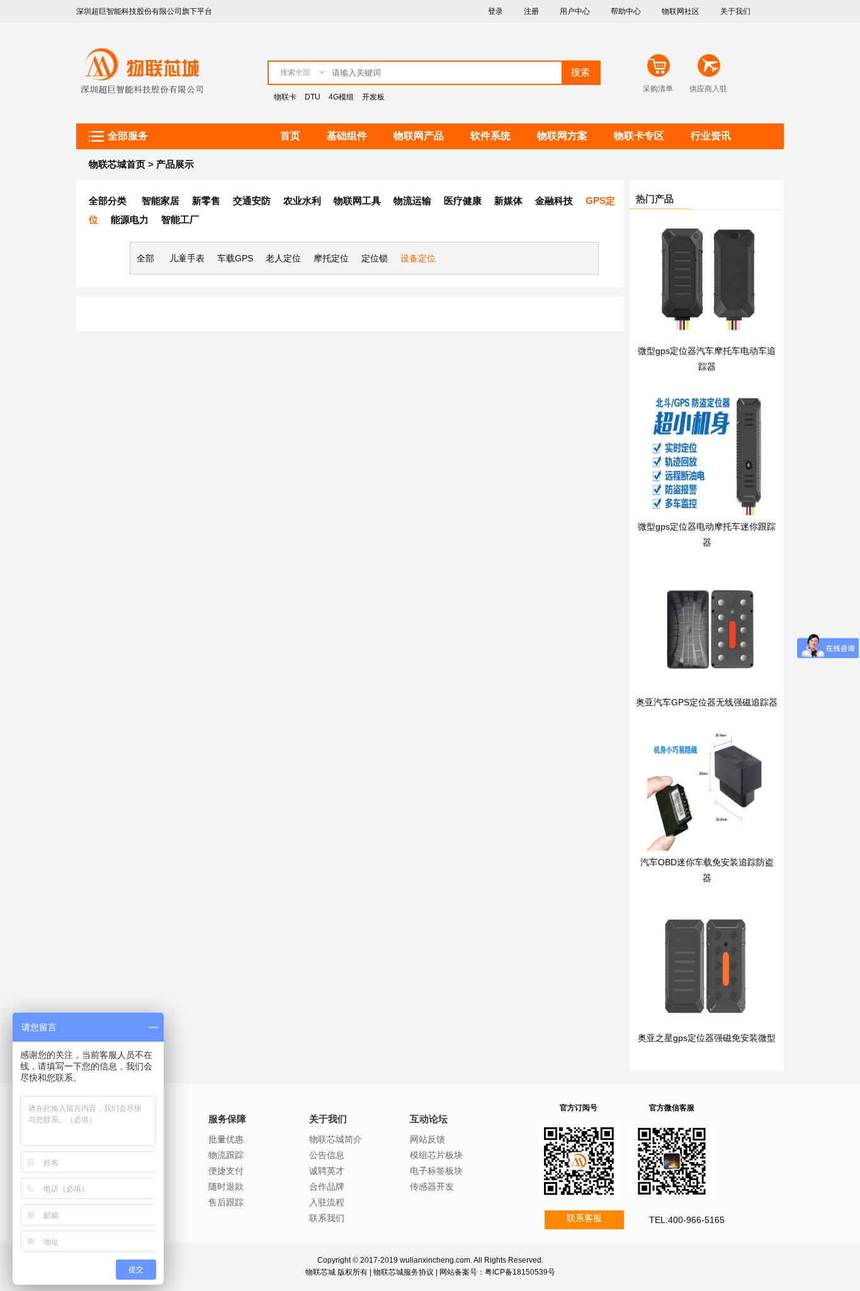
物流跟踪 (226, 1155)
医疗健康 (463, 200)
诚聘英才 (326, 1171)
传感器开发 (432, 1186)
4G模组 (341, 97)
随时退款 (226, 1186)
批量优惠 (226, 1139)
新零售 (206, 200)
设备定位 (418, 258)
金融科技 (554, 200)
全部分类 (108, 200)
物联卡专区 (639, 135)
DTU (312, 97)
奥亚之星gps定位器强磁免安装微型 (707, 1038)
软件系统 (490, 135)
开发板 (373, 97)
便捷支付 (226, 1171)
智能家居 (160, 200)
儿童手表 (187, 258)
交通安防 (252, 200)
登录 (495, 11)
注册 (531, 11)
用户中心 (575, 11)
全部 (145, 258)
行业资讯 (711, 135)
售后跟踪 (226, 1202)
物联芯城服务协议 (403, 1272)
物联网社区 (680, 11)
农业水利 (302, 200)
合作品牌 (326, 1186)
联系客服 (584, 1218)
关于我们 (735, 11)
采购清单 (658, 88)
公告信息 (326, 1155)
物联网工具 (357, 200)
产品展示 (175, 164)
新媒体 (508, 200)
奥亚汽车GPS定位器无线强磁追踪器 (707, 702)
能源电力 (130, 219)
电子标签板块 (436, 1171)
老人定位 (283, 258)
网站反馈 (427, 1139)
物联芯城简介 (335, 1139)
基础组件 (347, 135)
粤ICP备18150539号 (520, 1272)
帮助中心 (626, 11)
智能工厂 (180, 219)
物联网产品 (418, 135)
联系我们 (326, 1218)
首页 (290, 135)
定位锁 (374, 258)
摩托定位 (331, 258)
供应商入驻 (708, 88)
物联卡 (285, 97)
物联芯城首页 (117, 164)
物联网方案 (562, 135)
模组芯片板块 (436, 1155)
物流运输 (412, 200)
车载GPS (235, 258)
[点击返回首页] (140, 103)
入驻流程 (326, 1202)
